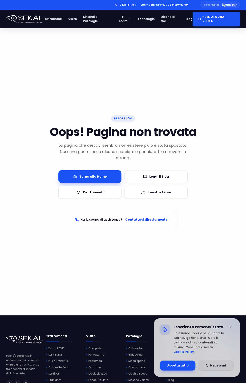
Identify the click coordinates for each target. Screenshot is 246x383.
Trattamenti (52, 19)
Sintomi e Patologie (90, 19)
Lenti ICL (52, 374)
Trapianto (54, 380)
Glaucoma (134, 355)
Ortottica (93, 367)
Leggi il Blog (159, 176)
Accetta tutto (178, 365)
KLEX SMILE (54, 355)
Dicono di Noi (168, 19)
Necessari (218, 365)
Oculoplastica (96, 374)
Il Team (122, 19)
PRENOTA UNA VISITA (213, 19)
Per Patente (95, 355)
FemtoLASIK (55, 348)
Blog (189, 19)
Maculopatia (135, 361)
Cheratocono (136, 367)
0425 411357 (128, 5)
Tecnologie (146, 19)
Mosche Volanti (137, 380)
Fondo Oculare (97, 380)
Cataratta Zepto (58, 367)
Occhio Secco (136, 374)
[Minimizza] (231, 327)
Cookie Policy (184, 352)
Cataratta (134, 348)
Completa (94, 348)
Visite (72, 19)
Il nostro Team (159, 192)
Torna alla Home (93, 176)
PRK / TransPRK (57, 361)
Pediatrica (94, 361)
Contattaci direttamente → (148, 219)
